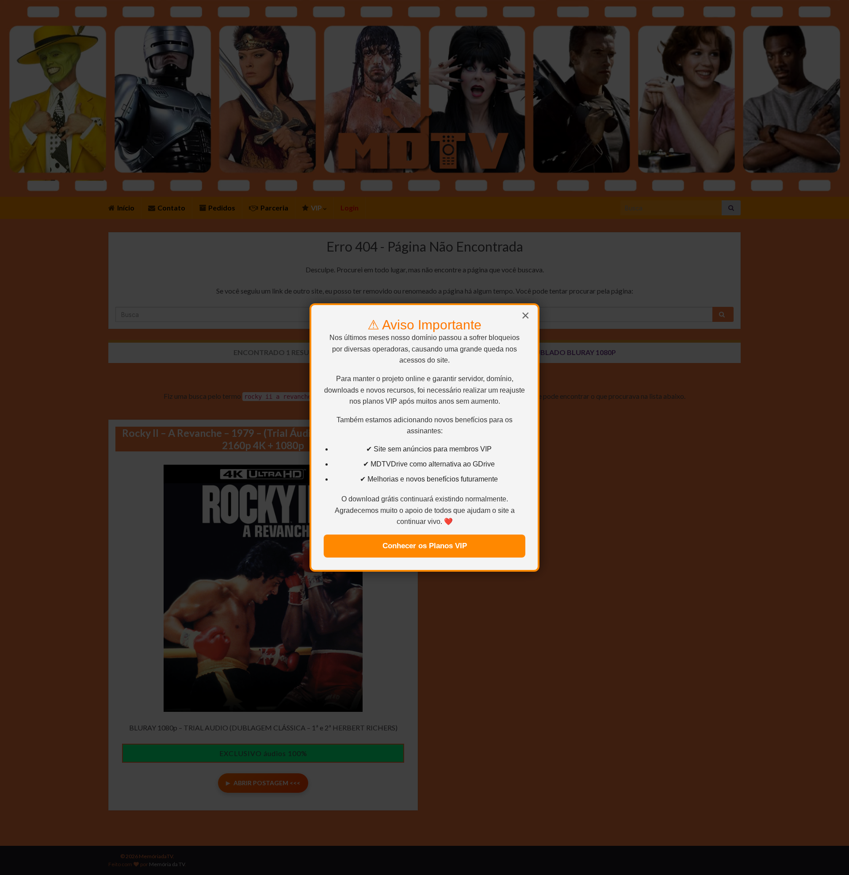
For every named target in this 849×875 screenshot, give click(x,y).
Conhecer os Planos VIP (424, 546)
